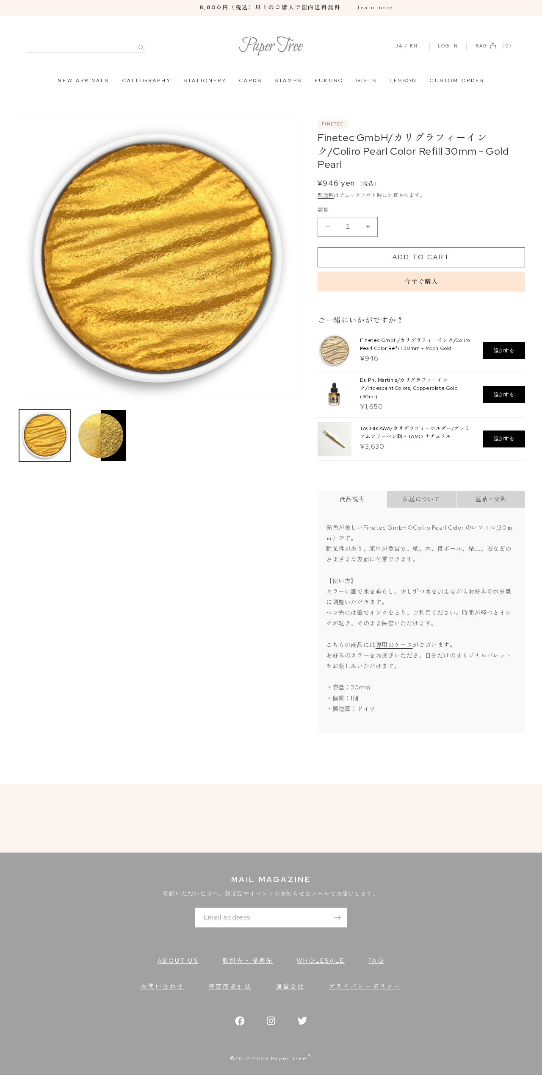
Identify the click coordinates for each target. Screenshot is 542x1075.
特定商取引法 (230, 986)
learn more (375, 7)
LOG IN (449, 46)
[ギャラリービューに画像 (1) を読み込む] (45, 435)
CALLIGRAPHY (146, 80)
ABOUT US (178, 960)
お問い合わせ (162, 986)
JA (399, 46)
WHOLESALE (321, 960)
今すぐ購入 (421, 282)
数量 (323, 210)
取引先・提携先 (247, 960)
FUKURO (329, 80)
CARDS (250, 80)
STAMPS (288, 80)
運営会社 (290, 986)
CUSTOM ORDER (457, 80)
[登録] (337, 918)
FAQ (376, 960)
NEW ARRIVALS (83, 80)
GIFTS (366, 80)
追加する (504, 350)
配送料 (326, 195)
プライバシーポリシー (365, 986)
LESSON (403, 80)
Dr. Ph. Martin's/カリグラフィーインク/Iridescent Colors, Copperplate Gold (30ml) (409, 388)
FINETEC (333, 124)
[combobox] (86, 43)
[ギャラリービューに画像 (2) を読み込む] (101, 435)
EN (414, 46)
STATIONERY (205, 80)
